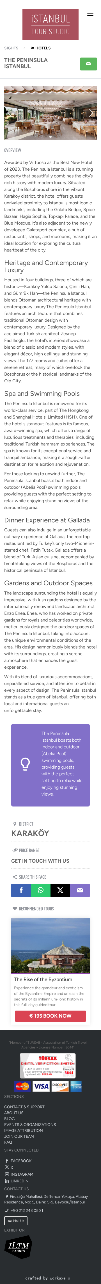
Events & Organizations (30, 1124)
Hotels (43, 48)
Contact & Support (24, 1107)
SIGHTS (11, 48)
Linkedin (19, 1181)
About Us (14, 1113)
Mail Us (18, 1221)
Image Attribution (23, 1130)
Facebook (21, 1161)
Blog (9, 1118)
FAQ (8, 1142)
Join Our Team (19, 1136)
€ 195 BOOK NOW (50, 1016)
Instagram (21, 1174)
